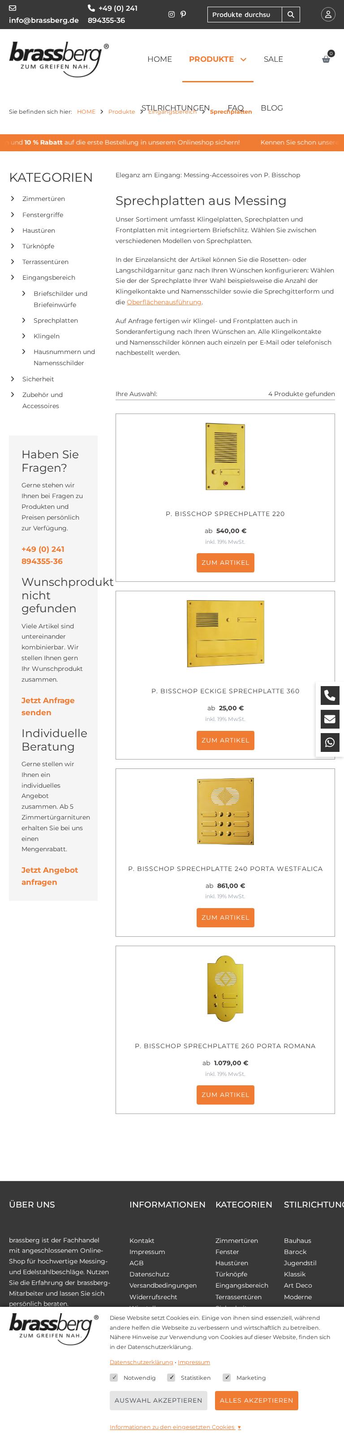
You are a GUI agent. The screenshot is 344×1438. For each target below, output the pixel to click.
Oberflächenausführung (164, 302)
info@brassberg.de (44, 20)
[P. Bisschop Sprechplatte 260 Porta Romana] (225, 988)
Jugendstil (300, 1263)
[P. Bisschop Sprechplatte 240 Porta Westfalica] (225, 811)
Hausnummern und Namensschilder (64, 357)
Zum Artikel (225, 563)
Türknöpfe (38, 246)
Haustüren (38, 230)
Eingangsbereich (48, 277)
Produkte (211, 59)
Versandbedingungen (163, 1285)
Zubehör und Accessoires (42, 400)
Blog (272, 107)
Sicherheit (38, 379)
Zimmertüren (43, 199)
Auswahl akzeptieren (158, 1400)
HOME (159, 59)
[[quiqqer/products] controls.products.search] (291, 14)
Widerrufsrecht (153, 1297)
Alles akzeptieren (256, 1400)
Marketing (251, 1377)
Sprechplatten (56, 320)
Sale (273, 59)
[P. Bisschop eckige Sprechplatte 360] (225, 633)
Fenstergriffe (42, 215)
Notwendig (140, 1377)
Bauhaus (297, 1241)
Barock (295, 1252)
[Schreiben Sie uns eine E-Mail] (330, 719)
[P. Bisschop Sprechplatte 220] (225, 456)
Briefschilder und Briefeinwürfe (60, 299)
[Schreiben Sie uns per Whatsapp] (330, 742)
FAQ (236, 107)
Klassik (294, 1274)
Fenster (227, 1252)
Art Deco (298, 1285)
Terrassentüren (45, 262)
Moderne (298, 1297)
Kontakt (142, 1241)
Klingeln (47, 336)
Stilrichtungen (176, 107)
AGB (136, 1263)
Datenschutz (149, 1274)
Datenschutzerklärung (141, 1362)
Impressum (147, 1252)
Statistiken (196, 1377)
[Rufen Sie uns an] (330, 695)
